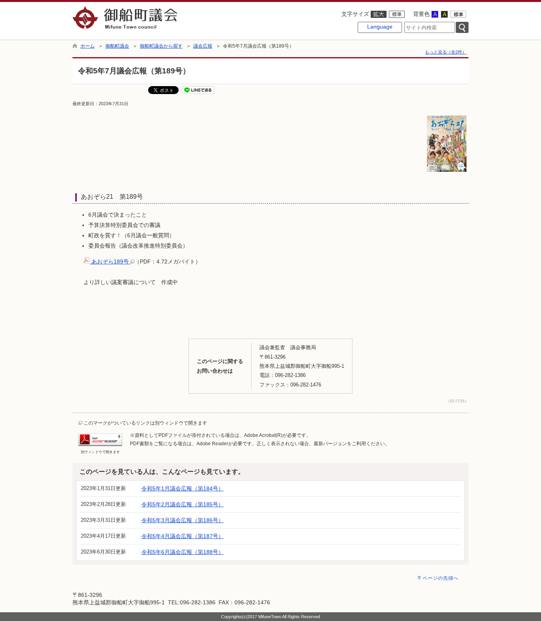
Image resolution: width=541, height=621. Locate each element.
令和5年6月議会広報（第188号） (182, 552)
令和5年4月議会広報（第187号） (182, 536)
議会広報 (202, 46)
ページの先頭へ (441, 578)
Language (379, 26)
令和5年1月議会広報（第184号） (182, 488)
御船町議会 (117, 46)
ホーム (87, 46)
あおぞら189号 (110, 261)
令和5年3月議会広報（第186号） (182, 520)
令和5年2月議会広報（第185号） (182, 504)
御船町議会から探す (161, 46)
